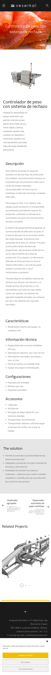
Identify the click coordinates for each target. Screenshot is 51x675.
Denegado (25, 662)
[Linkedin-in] (25, 612)
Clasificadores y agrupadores (25, 559)
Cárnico (25, 556)
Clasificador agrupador (25, 550)
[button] (47, 641)
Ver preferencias (26, 669)
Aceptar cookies (25, 655)
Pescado (25, 562)
